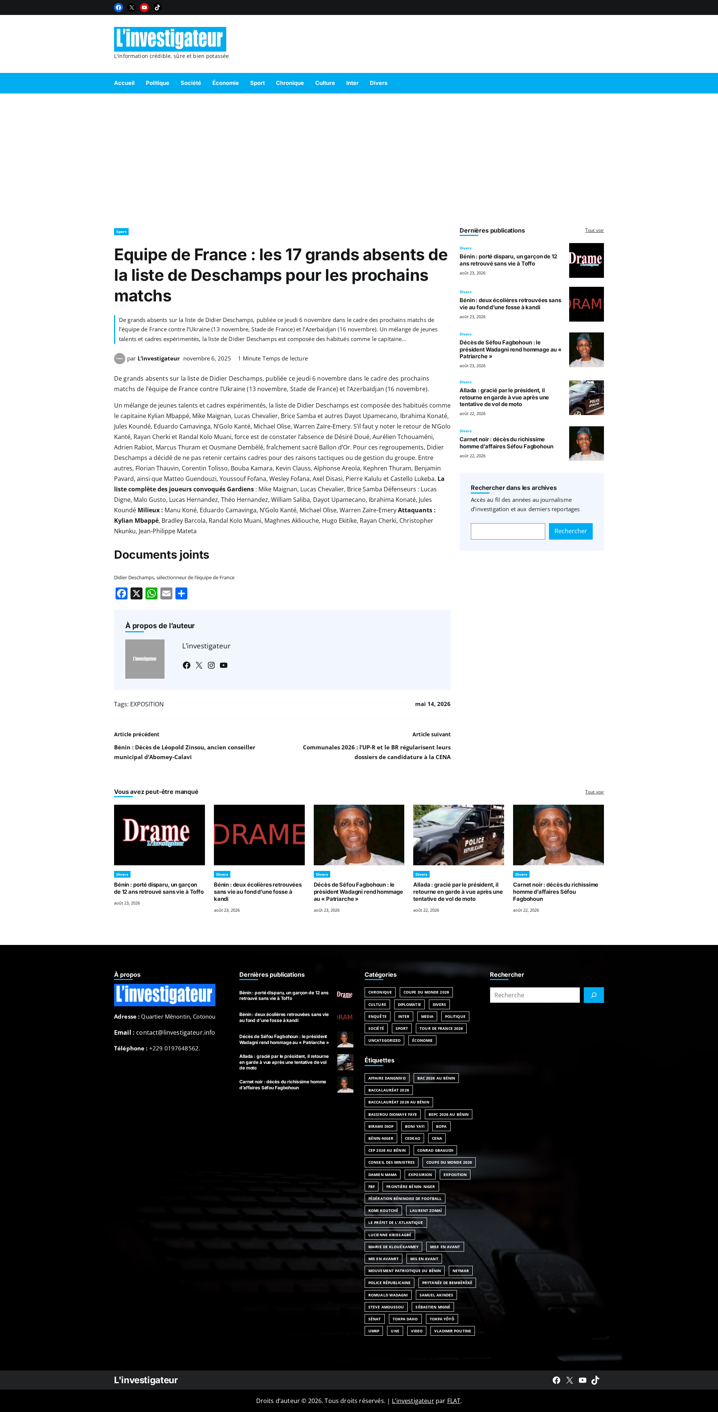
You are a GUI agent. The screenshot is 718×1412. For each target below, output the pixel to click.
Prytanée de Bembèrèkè (447, 1282)
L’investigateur (159, 358)
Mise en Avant (445, 1246)
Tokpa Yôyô (442, 1319)
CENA (437, 1138)
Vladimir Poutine (452, 1330)
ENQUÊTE (377, 1016)
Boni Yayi (414, 1126)
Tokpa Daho (405, 1319)
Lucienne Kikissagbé (389, 1234)
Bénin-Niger (380, 1138)
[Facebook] (118, 7)
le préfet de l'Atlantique (395, 1222)
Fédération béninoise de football (405, 1198)
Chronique (380, 992)
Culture (377, 1004)
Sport (121, 231)
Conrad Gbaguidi (435, 1150)
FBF (371, 1186)
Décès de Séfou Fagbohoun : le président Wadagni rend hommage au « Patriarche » (511, 349)
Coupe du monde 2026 (449, 1162)
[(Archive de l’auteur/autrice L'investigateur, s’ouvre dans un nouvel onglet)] (119, 362)
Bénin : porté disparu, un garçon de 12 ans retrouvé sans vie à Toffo (508, 260)
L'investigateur (146, 1380)
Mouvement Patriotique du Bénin (404, 1270)
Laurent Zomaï (426, 1210)
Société (376, 1028)
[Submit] (594, 995)
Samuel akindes (436, 1295)
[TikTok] (157, 7)
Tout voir (594, 230)
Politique (455, 1016)
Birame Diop (380, 1126)
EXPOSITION (147, 704)
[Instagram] (211, 665)
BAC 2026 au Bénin (436, 1078)
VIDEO (417, 1330)
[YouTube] (144, 7)
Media (427, 1016)
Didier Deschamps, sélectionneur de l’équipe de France (174, 577)
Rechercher (571, 531)
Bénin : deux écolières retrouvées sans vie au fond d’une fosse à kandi (510, 304)
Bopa (441, 1126)
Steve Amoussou (386, 1307)
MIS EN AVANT (424, 1258)
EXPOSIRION (420, 1174)
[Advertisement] (359, 157)
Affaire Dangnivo (387, 1078)
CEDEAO (412, 1138)
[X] (131, 7)
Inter (404, 1016)
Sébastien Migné (432, 1307)
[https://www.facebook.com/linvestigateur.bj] (556, 1380)
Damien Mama (382, 1174)
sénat (374, 1319)
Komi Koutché (383, 1210)
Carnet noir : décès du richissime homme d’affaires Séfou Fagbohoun (506, 443)
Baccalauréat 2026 (388, 1090)
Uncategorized (384, 1040)
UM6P (373, 1330)
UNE (395, 1330)
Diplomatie (409, 1004)
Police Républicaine (389, 1282)
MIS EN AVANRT (383, 1258)
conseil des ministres (391, 1162)
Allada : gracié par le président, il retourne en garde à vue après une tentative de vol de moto (504, 397)
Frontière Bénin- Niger (410, 1186)
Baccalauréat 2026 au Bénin (398, 1102)
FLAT (454, 1401)
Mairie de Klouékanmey (393, 1246)
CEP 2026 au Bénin (387, 1150)
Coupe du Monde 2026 (426, 992)
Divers (466, 248)
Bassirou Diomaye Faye (392, 1114)
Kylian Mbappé (136, 520)
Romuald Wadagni (388, 1295)
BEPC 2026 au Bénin (449, 1114)
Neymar (460, 1270)
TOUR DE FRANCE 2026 (441, 1028)
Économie (422, 1040)
